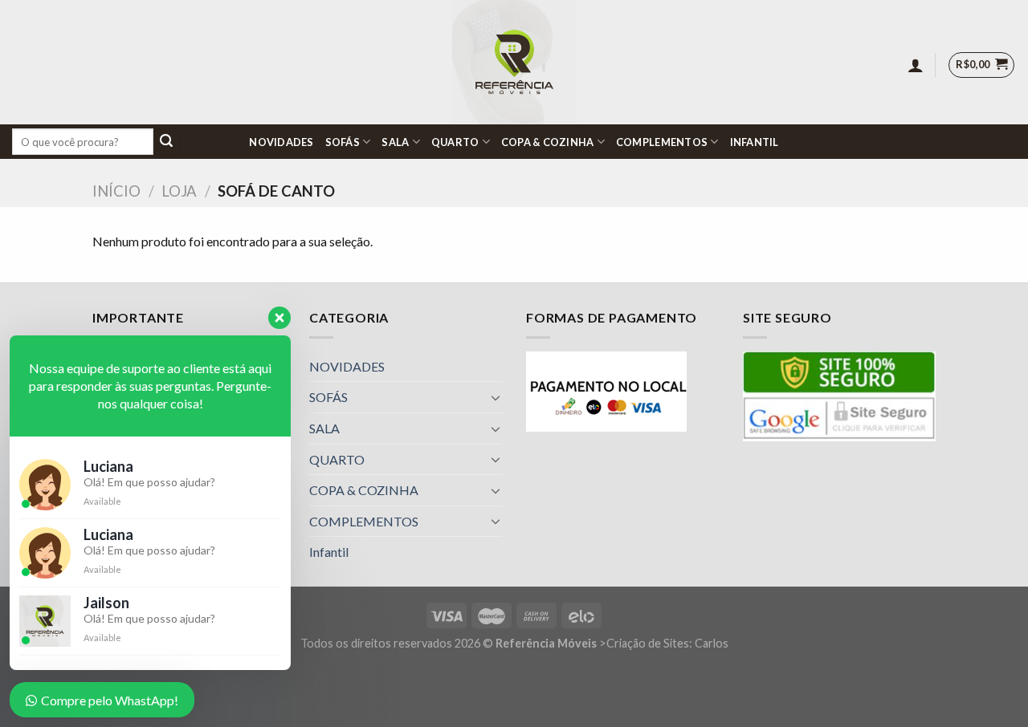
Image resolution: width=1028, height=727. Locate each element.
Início (116, 191)
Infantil (754, 142)
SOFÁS (342, 142)
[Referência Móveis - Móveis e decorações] (514, 62)
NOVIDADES (281, 142)
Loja (179, 191)
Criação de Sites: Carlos (667, 643)
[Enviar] (167, 142)
